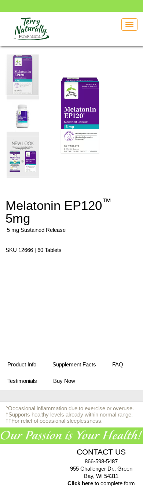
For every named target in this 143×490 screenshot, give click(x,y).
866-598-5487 (101, 461)
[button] (23, 115)
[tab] (22, 365)
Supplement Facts (74, 364)
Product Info (21, 364)
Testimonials (22, 381)
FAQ (117, 364)
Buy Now (64, 381)
